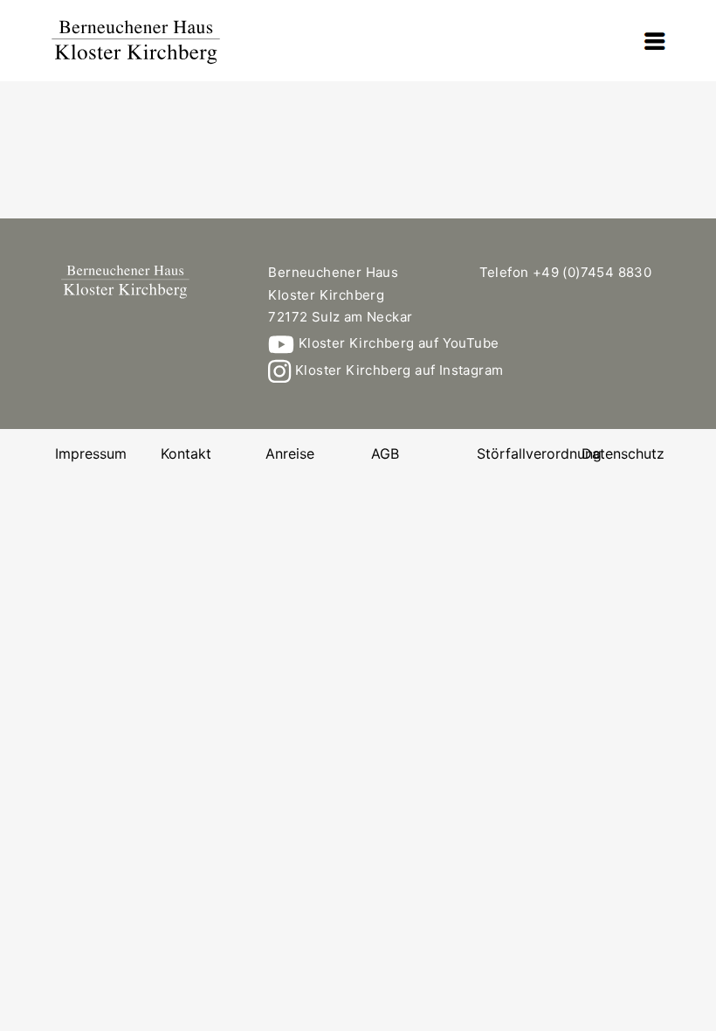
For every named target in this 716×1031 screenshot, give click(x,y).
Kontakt (186, 453)
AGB (385, 453)
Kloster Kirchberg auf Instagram (397, 370)
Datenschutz (623, 453)
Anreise (289, 453)
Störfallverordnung (539, 453)
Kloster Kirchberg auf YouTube (396, 343)
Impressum (91, 453)
